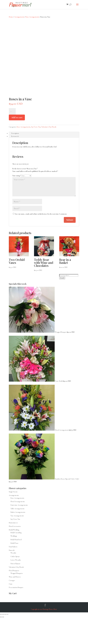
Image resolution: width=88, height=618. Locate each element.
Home (11, 17)
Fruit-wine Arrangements (19, 505)
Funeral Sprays (15, 564)
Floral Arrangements (18, 501)
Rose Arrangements (32, 17)
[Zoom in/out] (1, 614)
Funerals (12, 550)
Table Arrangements (17, 509)
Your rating (16, 176)
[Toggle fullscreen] (3, 614)
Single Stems (13, 492)
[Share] (5, 614)
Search (62, 278)
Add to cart (16, 117)
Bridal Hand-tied (16, 540)
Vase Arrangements (17, 516)
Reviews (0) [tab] (15, 136)
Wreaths (13, 553)
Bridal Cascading (16, 533)
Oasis (10, 584)
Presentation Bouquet (16, 587)
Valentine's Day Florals (48, 127)
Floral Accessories (15, 526)
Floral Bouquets (14, 571)
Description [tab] (15, 133)
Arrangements (19, 17)
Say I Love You (36, 127)
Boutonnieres (13, 523)
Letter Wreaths (16, 560)
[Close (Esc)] (7, 614)
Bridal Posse (14, 543)
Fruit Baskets (13, 547)
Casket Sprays (15, 556)
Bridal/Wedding (14, 530)
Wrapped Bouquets (17, 573)
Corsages (12, 580)
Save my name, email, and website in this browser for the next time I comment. (41, 214)
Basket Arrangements (18, 512)
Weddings (14, 536)
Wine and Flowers (15, 577)
